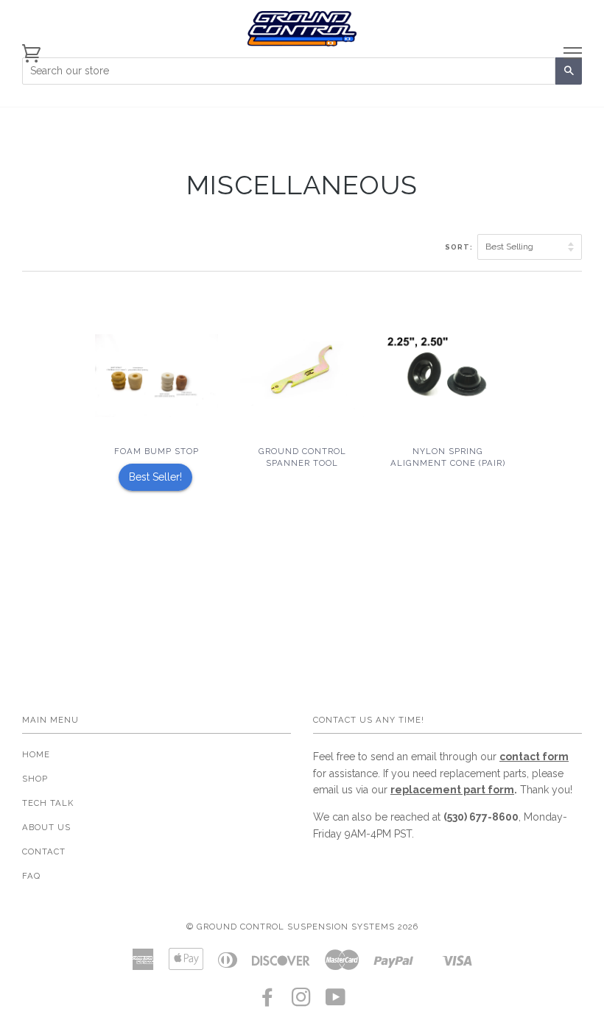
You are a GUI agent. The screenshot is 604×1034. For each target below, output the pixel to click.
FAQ (31, 876)
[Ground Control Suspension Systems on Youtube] (336, 1001)
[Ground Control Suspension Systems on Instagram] (302, 1001)
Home (36, 754)
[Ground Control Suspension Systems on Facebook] (268, 1001)
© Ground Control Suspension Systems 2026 (302, 926)
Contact (44, 851)
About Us (46, 827)
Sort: (460, 247)
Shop (35, 778)
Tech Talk (48, 803)
